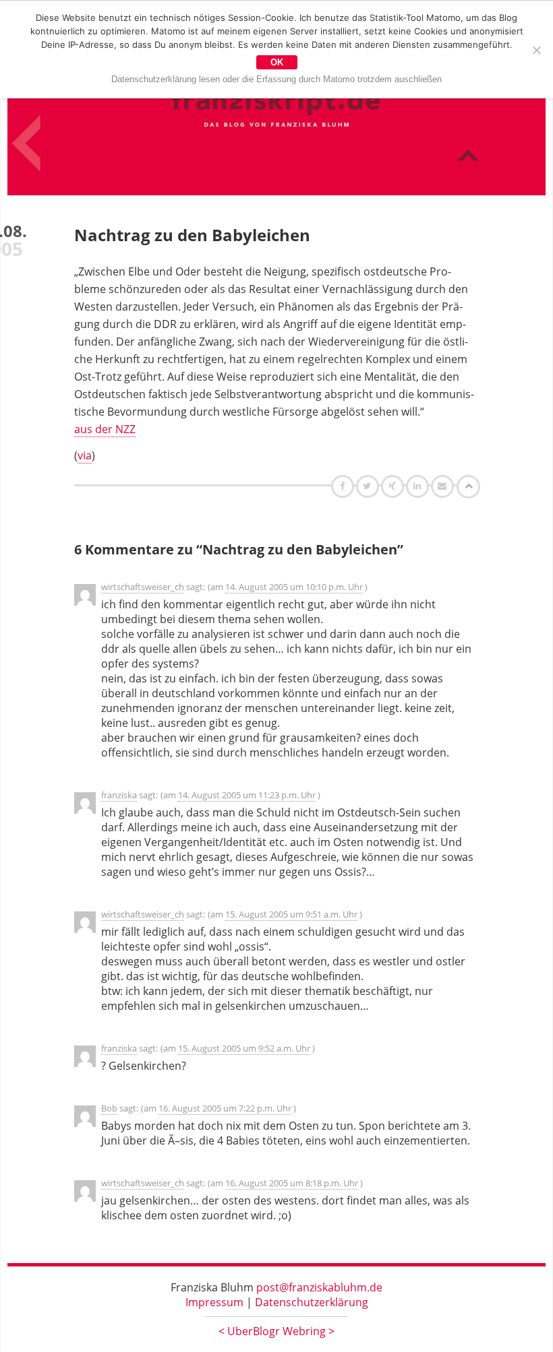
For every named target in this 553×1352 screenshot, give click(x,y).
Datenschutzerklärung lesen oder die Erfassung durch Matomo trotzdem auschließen (276, 79)
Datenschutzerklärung (311, 1302)
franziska (119, 795)
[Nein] (536, 50)
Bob (109, 1108)
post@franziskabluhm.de (319, 1287)
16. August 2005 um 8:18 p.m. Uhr (291, 1183)
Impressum (214, 1302)
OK (276, 62)
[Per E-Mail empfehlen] (444, 485)
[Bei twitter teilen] (369, 485)
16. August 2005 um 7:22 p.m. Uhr (224, 1108)
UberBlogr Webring (276, 1331)
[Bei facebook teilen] (344, 485)
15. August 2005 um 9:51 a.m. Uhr (291, 914)
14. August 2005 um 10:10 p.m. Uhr (294, 587)
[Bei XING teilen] (393, 485)
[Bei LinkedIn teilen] (419, 485)
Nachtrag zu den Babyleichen (192, 235)
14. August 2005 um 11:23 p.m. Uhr (247, 795)
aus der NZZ (105, 429)
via (85, 455)
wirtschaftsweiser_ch (142, 587)
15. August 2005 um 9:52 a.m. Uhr (244, 1048)
